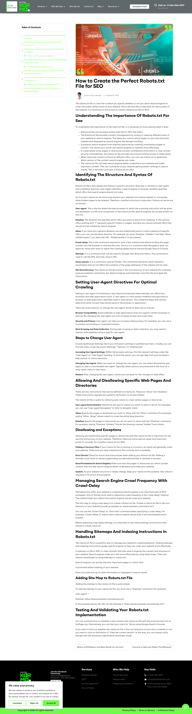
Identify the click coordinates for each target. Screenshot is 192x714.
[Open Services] (46, 6)
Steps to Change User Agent (40, 56)
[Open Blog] (103, 6)
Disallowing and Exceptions (40, 67)
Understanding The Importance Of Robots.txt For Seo (45, 37)
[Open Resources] (119, 6)
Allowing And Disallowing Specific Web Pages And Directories (45, 61)
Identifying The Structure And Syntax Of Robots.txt (42, 43)
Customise (17, 703)
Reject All (34, 703)
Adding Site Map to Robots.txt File (43, 85)
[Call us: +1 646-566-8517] (155, 5)
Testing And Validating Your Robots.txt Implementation (41, 89)
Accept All (51, 703)
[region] (34, 695)
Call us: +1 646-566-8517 (171, 5)
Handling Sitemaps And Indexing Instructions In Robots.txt (45, 79)
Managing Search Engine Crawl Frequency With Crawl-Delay (44, 72)
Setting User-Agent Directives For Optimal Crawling (44, 50)
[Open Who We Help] (64, 6)
